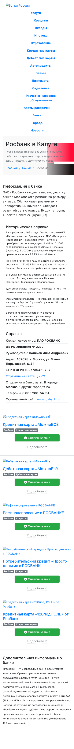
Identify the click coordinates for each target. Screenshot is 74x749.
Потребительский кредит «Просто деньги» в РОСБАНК (35, 563)
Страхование (41, 43)
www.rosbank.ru (48, 399)
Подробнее (36, 447)
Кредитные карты (41, 50)
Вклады (41, 28)
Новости (37, 130)
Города (37, 123)
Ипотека (40, 35)
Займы (41, 73)
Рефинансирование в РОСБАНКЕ (33, 513)
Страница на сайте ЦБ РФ (25, 376)
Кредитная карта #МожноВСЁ (31, 424)
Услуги (36, 13)
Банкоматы (40, 80)
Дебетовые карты (41, 58)
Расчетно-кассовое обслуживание (41, 98)
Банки (37, 115)
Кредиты (41, 20)
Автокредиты (40, 65)
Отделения (40, 88)
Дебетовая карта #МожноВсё (30, 469)
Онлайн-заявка (38, 438)
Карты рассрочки (37, 108)
